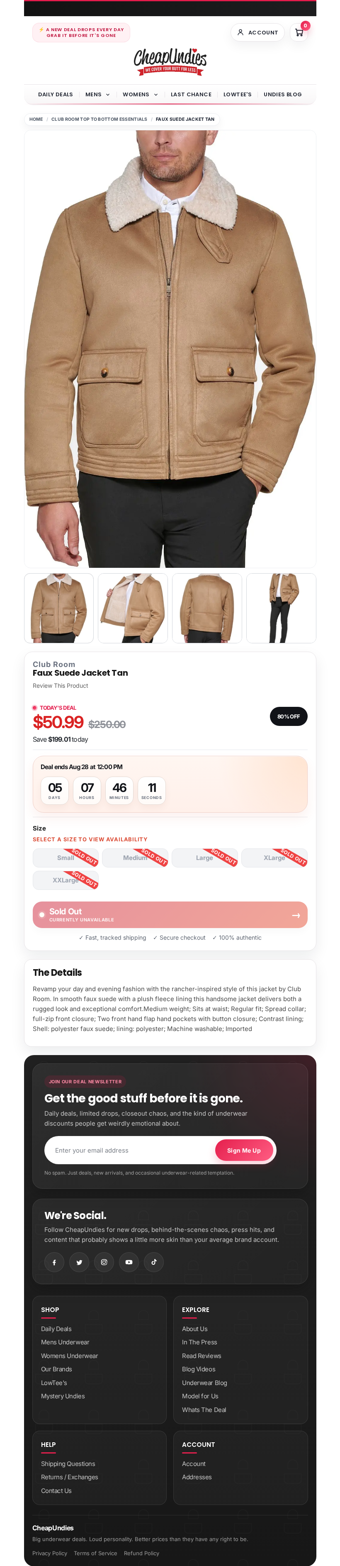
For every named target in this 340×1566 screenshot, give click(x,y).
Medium (135, 858)
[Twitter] (79, 1262)
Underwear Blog (204, 1383)
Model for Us (200, 1396)
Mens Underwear (65, 1342)
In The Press (199, 1342)
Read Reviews (201, 1356)
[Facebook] (54, 1262)
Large (204, 858)
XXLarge (66, 880)
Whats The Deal (204, 1410)
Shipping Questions (68, 1464)
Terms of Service (95, 1553)
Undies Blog (283, 94)
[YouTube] (129, 1262)
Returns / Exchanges (69, 1477)
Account (194, 1464)
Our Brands (57, 1369)
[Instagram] (104, 1262)
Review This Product (60, 685)
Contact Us (56, 1491)
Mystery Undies (63, 1396)
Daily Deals (55, 94)
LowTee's (237, 94)
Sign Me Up (244, 1150)
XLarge (274, 858)
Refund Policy (141, 1553)
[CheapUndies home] (170, 62)
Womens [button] (136, 94)
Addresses (197, 1477)
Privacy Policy (49, 1553)
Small (65, 858)
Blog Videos (198, 1369)
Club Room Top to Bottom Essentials (99, 119)
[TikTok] (154, 1262)
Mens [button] (93, 94)
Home (36, 119)
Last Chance (191, 94)
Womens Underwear (69, 1356)
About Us (194, 1329)
